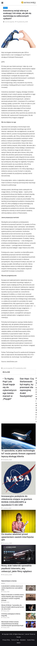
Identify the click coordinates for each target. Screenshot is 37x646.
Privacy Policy (6, 640)
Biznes (5, 8)
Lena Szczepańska (9, 21)
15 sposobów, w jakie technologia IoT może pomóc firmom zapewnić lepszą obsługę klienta (18, 453)
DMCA (18, 642)
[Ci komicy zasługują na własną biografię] (31, 616)
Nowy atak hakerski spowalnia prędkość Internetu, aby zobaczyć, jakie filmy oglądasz (16, 568)
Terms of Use (15, 640)
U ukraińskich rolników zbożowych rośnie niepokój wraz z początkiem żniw (12, 588)
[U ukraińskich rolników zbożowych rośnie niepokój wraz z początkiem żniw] (31, 588)
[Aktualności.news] (28, 2)
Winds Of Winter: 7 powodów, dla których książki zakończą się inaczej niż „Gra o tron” (12, 607)
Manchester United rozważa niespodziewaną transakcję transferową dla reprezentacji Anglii (12, 623)
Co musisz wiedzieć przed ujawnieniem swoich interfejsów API (17, 537)
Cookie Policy (30, 640)
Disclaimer (23, 640)
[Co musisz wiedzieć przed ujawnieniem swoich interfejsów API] (18, 521)
